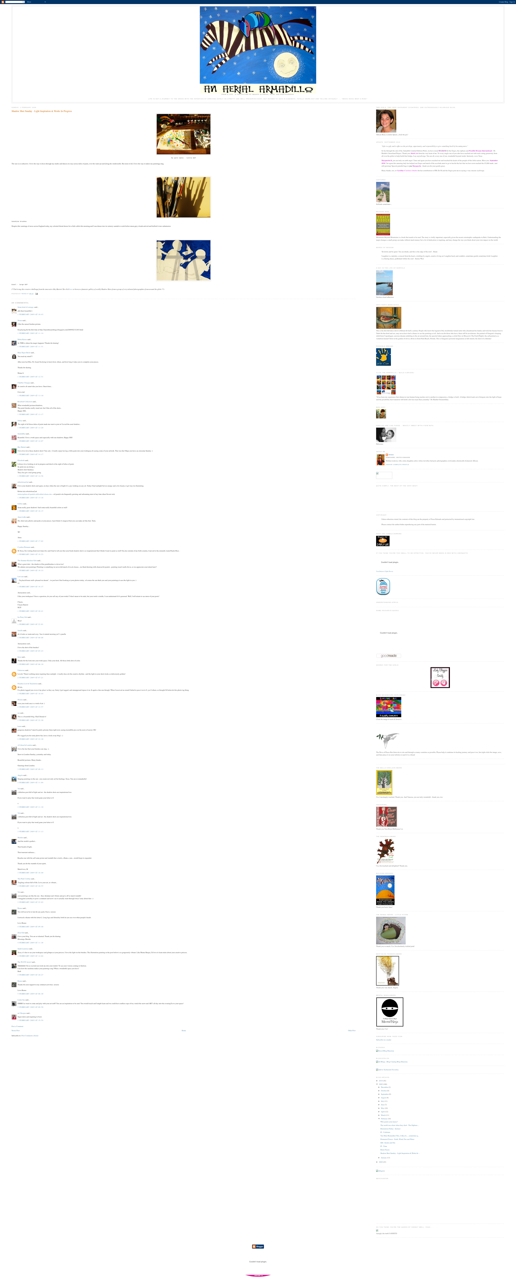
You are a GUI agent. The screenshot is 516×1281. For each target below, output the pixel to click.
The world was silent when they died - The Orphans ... (399, 1125)
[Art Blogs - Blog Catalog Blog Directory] (392, 1061)
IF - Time (383, 1146)
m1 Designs (22, 1013)
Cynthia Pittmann (24, 547)
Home (184, 1030)
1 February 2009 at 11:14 (30, 333)
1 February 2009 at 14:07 (30, 441)
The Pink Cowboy (24, 878)
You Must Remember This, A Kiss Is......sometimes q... (399, 1135)
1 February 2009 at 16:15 (30, 511)
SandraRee (21, 433)
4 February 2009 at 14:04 (30, 956)
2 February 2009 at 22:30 (30, 739)
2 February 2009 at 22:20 (30, 720)
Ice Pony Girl (22, 617)
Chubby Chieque (24, 382)
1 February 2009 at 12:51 (30, 376)
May (383, 1108)
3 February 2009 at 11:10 (30, 807)
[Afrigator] (380, 1171)
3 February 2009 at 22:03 (30, 902)
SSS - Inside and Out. (388, 1142)
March (383, 1115)
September (385, 1094)
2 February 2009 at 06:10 (30, 664)
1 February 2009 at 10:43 (30, 314)
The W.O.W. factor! (24, 962)
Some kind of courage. (26, 307)
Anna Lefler (22, 517)
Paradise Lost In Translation (28, 683)
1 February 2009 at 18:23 (30, 554)
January (384, 1157)
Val (19, 788)
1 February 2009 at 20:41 (30, 611)
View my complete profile (397, 464)
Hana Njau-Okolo (24, 352)
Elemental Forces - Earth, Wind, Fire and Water (397, 1139)
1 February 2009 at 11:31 (30, 346)
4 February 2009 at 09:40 (30, 926)
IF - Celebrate (385, 1132)
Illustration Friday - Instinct (390, 1128)
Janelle (20, 630)
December (385, 1087)
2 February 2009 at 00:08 (30, 637)
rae (19, 713)
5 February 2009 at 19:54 (30, 1020)
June (383, 1104)
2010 (381, 1080)
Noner (20, 320)
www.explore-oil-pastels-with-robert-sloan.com (35, 494)
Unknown (21, 670)
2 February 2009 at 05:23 (30, 651)
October (384, 1090)
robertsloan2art (23, 482)
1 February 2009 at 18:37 (30, 586)
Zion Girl (21, 932)
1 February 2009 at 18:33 (30, 570)
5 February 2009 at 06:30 (30, 994)
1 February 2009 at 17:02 (30, 541)
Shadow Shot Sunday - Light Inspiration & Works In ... (400, 1153)
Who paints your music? (389, 1121)
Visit (384, 571)
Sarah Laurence (23, 948)
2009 (381, 1084)
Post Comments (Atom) (30, 1035)
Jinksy (20, 420)
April (383, 1111)
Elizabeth (21, 460)
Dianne (20, 699)
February (384, 1118)
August (384, 1097)
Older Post (352, 1030)
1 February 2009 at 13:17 (30, 414)
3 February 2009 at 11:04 (30, 782)
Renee (20, 908)
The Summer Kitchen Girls (27, 560)
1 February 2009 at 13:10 (30, 395)
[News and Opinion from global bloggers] (384, 478)
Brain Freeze (385, 1149)
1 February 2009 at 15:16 (30, 497)
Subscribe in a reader (383, 1040)
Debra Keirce (22, 339)
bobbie (20, 503)
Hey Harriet (22, 447)
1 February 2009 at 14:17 (30, 454)
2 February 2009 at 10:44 (30, 693)
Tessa (391, 454)
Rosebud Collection (25, 401)
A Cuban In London (25, 745)
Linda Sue (21, 1000)
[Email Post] (36, 293)
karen (20, 726)
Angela (20, 775)
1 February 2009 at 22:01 (30, 624)
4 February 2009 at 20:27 (30, 975)
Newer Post (16, 1030)
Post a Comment (17, 1026)
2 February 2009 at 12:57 (30, 707)
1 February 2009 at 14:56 (30, 476)
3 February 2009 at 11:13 (30, 831)
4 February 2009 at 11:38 (30, 942)
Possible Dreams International (480, 150)
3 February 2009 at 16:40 (30, 872)
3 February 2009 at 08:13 (30, 769)
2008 (381, 1162)
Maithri (20, 837)
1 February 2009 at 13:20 (30, 427)
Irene (19, 657)
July (382, 1101)
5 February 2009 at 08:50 (30, 1007)
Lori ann (21, 576)
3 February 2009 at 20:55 (30, 886)
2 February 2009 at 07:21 (30, 677)
